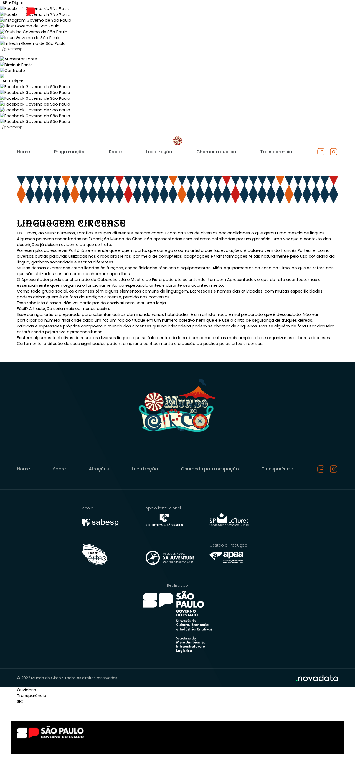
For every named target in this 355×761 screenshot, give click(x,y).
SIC (20, 701)
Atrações (99, 469)
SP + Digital (14, 81)
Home (23, 151)
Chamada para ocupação (210, 469)
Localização (159, 151)
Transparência (276, 151)
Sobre (115, 151)
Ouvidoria (26, 690)
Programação (69, 151)
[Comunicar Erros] (177, 76)
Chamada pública (216, 151)
